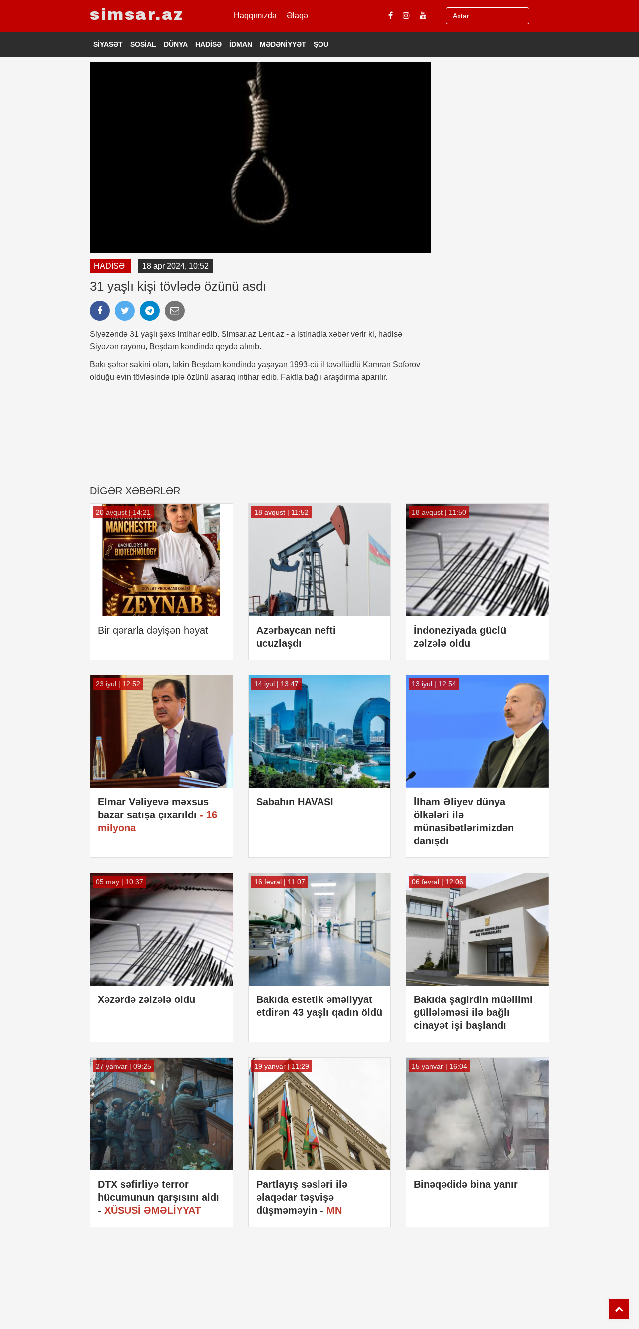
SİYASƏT (108, 44)
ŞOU (321, 44)
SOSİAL (143, 44)
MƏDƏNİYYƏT (283, 44)
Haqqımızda (255, 15)
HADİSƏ (208, 44)
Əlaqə (297, 15)
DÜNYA (176, 44)
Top (619, 1309)
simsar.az (137, 14)
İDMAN (240, 44)
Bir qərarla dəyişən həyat (153, 630)
